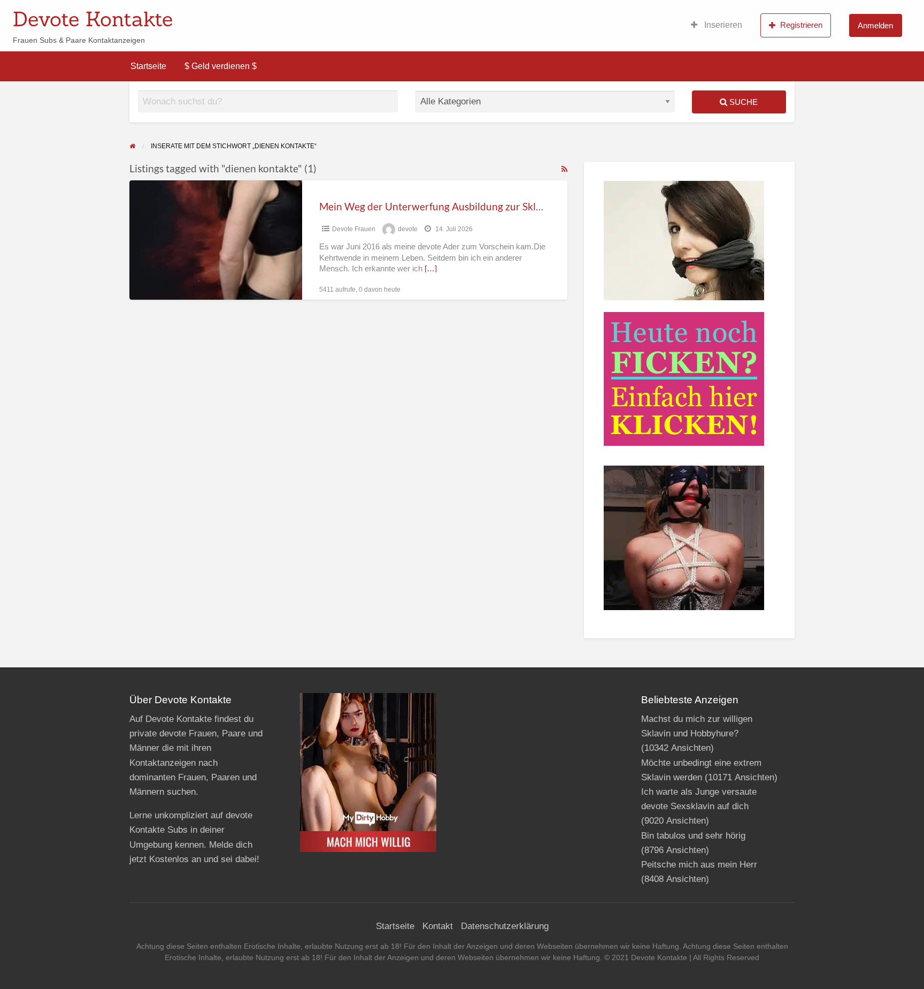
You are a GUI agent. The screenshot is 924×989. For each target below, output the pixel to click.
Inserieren (722, 24)
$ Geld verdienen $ (220, 66)
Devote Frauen (353, 229)
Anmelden (875, 25)
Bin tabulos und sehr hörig (693, 836)
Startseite (148, 66)
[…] (431, 268)
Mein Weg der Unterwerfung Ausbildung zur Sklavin (437, 206)
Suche (742, 101)
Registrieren (801, 24)
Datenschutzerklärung (505, 926)
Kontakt (437, 926)
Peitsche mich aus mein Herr (699, 864)
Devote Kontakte (93, 19)
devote (408, 229)
